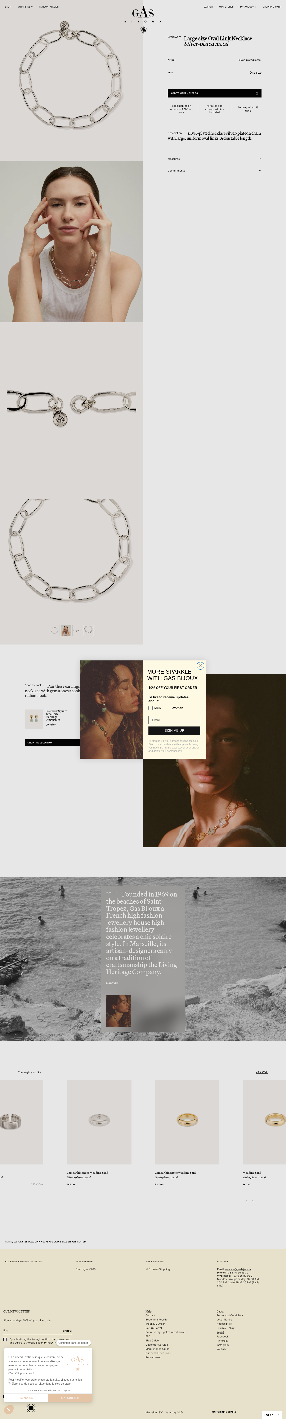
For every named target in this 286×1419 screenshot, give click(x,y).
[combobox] (272, 1415)
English (268, 1414)
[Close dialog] (200, 665)
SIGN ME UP (174, 730)
